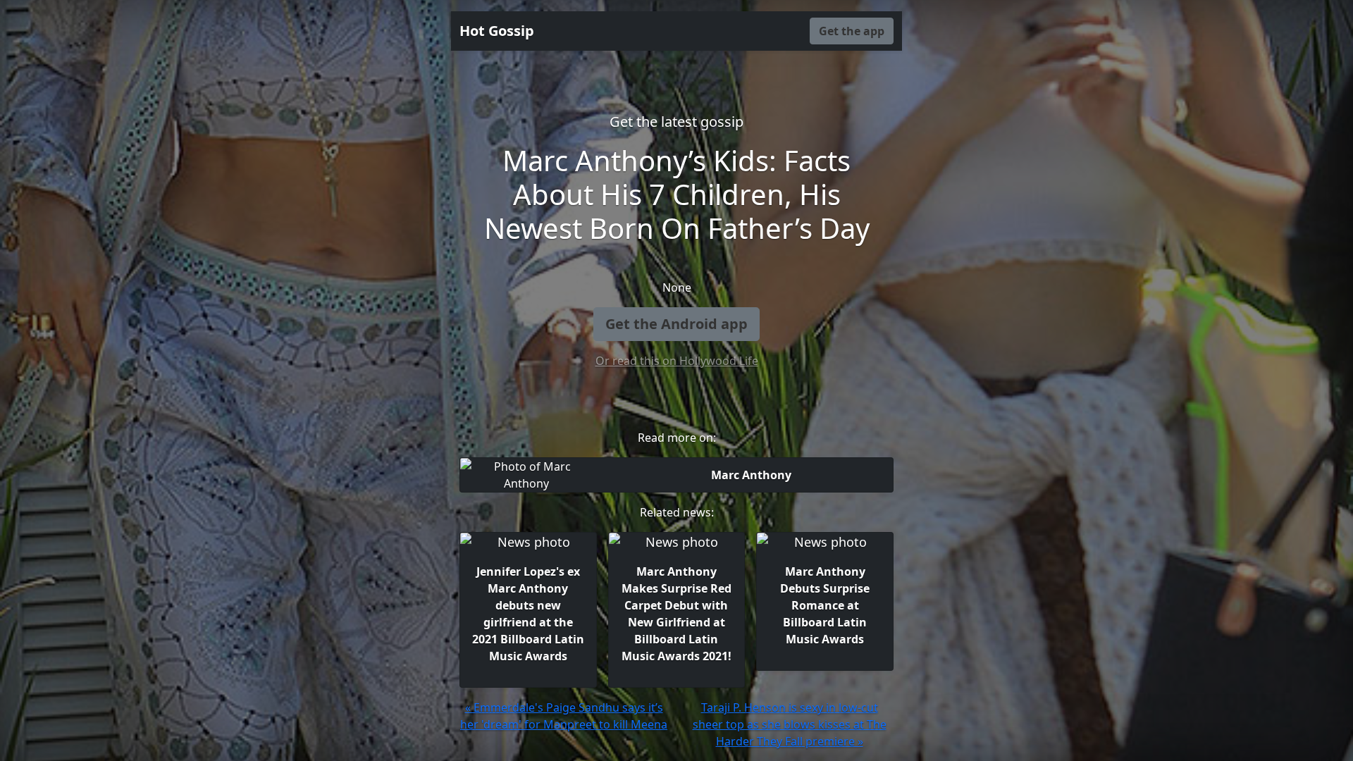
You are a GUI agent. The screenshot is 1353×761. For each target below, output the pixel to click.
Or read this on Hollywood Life (676, 361)
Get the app (851, 31)
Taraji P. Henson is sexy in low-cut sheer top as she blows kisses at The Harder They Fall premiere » (789, 724)
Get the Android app (676, 323)
